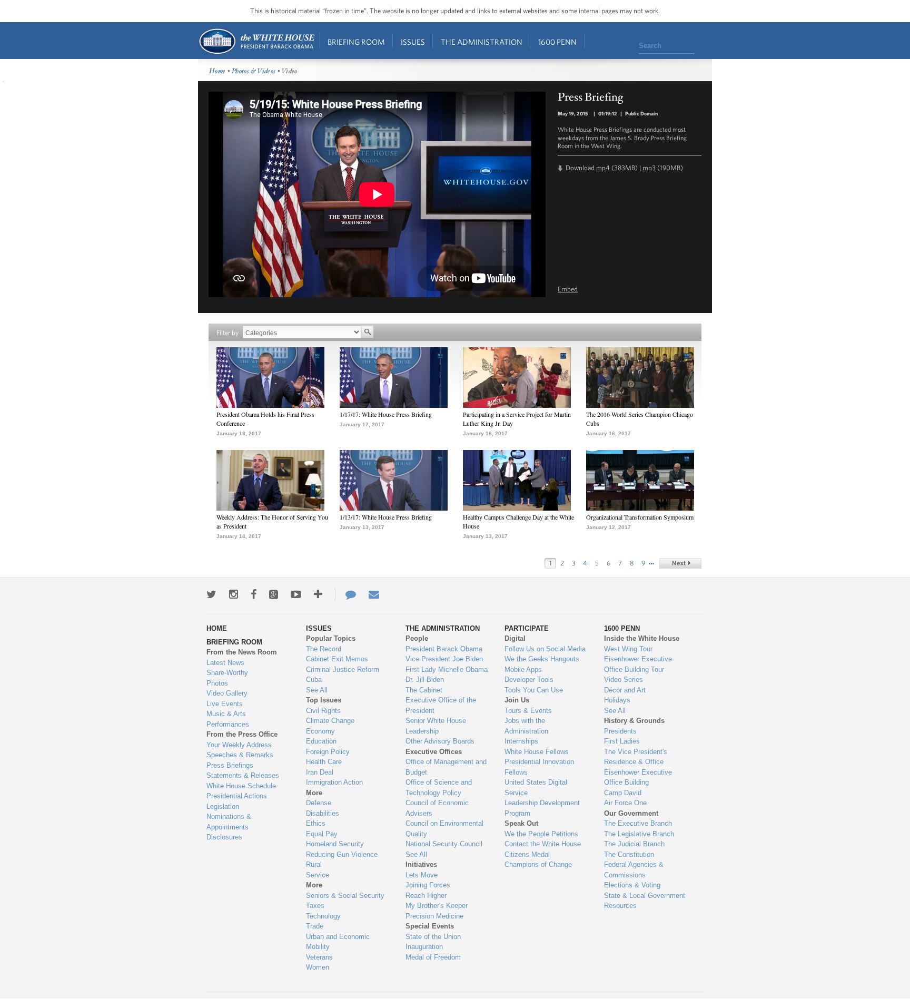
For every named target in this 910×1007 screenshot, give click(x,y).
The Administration (481, 41)
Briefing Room (356, 41)
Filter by (227, 333)
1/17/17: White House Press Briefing (386, 414)
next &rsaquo (680, 563)
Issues (413, 41)
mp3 (649, 168)
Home (256, 41)
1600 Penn (557, 41)
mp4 (603, 168)
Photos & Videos (254, 71)
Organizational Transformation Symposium (640, 517)
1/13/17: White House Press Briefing (386, 517)
